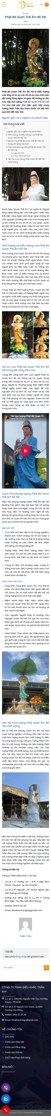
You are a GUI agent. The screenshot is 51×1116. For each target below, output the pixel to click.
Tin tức (26, 14)
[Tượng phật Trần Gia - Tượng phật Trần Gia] (25, 4)
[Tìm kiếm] (42, 4)
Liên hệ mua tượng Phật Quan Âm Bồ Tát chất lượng (26, 160)
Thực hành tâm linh (22, 156)
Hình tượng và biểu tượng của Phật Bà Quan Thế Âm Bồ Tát (25, 136)
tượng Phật (33, 293)
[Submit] (46, 967)
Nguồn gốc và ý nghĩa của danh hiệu (24, 132)
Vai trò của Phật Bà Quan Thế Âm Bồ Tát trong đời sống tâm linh (26, 142)
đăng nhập (21, 957)
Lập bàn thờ (19, 153)
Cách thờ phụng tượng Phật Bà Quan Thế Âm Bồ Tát (27, 148)
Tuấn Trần (35, 24)
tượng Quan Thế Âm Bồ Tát (34, 502)
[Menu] (47, 4)
